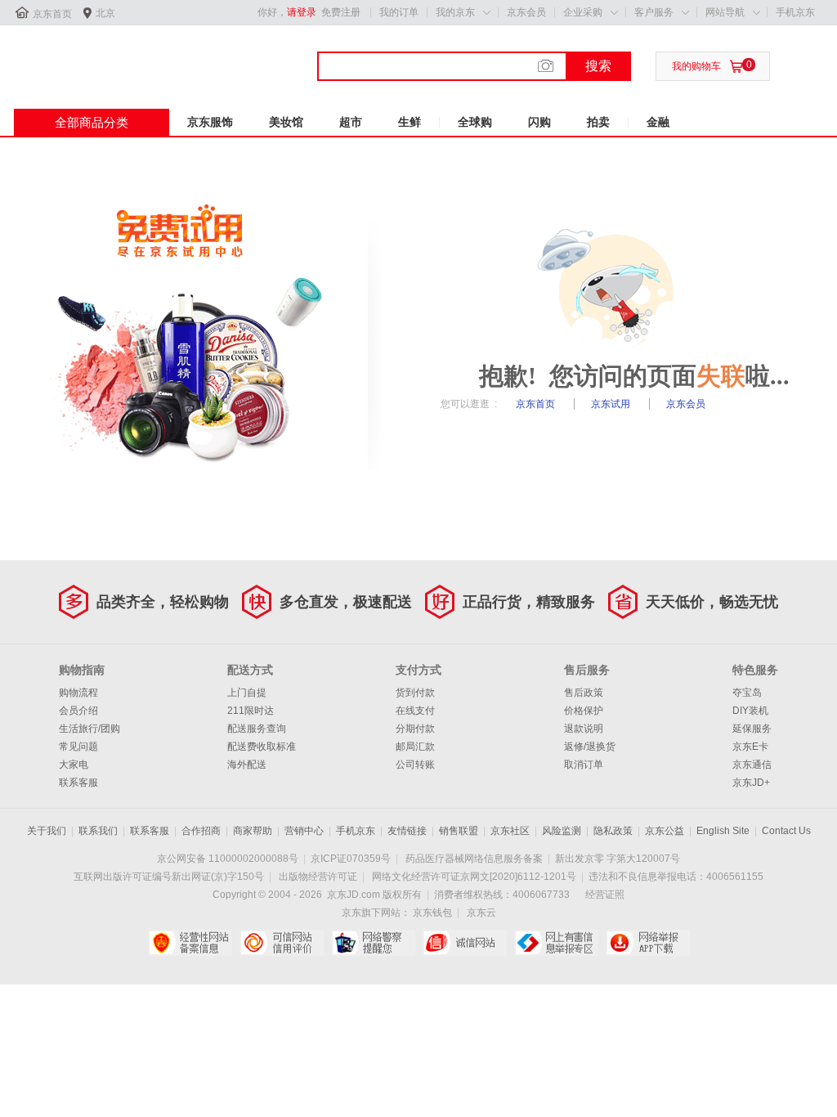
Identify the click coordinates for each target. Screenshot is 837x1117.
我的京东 (455, 12)
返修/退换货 (589, 746)
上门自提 (246, 692)
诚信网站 (465, 943)
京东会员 (526, 12)
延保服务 (752, 728)
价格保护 (583, 710)
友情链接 (407, 831)
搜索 (598, 66)
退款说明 (583, 728)
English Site (723, 831)
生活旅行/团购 (89, 728)
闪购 (539, 121)
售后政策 (583, 692)
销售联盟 (458, 831)
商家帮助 (252, 831)
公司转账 (415, 764)
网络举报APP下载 (648, 943)
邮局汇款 (415, 746)
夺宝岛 (747, 692)
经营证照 (604, 894)
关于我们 (46, 831)
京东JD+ (751, 782)
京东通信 (752, 764)
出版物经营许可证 (318, 876)
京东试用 (612, 404)
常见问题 (78, 746)
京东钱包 (432, 912)
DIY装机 (750, 710)
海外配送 (246, 764)
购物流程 (78, 692)
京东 (68, 56)
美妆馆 (286, 121)
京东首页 (52, 14)
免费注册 (340, 12)
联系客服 (78, 782)
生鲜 (409, 121)
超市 (350, 121)
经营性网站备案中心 (190, 943)
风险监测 (561, 831)
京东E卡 (750, 746)
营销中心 (304, 831)
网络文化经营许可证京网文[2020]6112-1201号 (474, 876)
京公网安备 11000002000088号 (227, 858)
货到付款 (415, 692)
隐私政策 (613, 831)
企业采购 (582, 12)
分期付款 (415, 728)
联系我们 (98, 831)
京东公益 (664, 831)
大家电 (73, 764)
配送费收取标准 (261, 746)
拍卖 (598, 121)
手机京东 (795, 12)
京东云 (481, 912)
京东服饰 (210, 121)
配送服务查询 (256, 728)
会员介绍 (78, 710)
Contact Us (786, 831)
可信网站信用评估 (281, 943)
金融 (658, 121)
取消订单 (583, 764)
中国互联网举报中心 (556, 943)
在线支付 (415, 710)
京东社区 (510, 831)
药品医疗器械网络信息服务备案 (474, 858)
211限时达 (250, 710)
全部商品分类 (91, 122)
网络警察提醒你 (373, 943)
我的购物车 (696, 66)
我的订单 (398, 12)
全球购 (475, 121)
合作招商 (201, 831)
